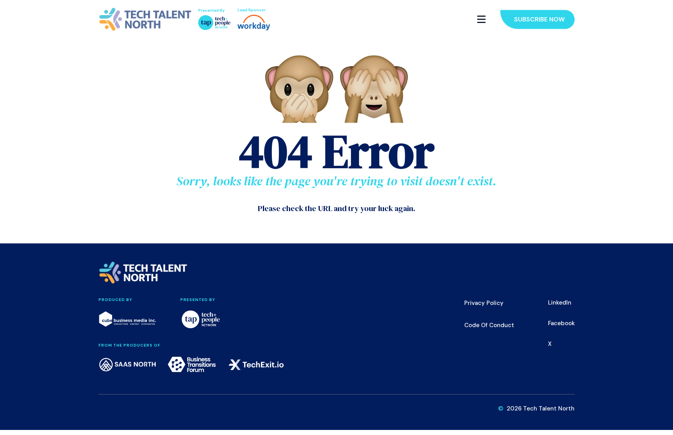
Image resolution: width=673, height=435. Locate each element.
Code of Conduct (489, 325)
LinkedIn (559, 302)
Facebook (561, 323)
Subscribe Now (539, 19)
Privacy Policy (484, 303)
